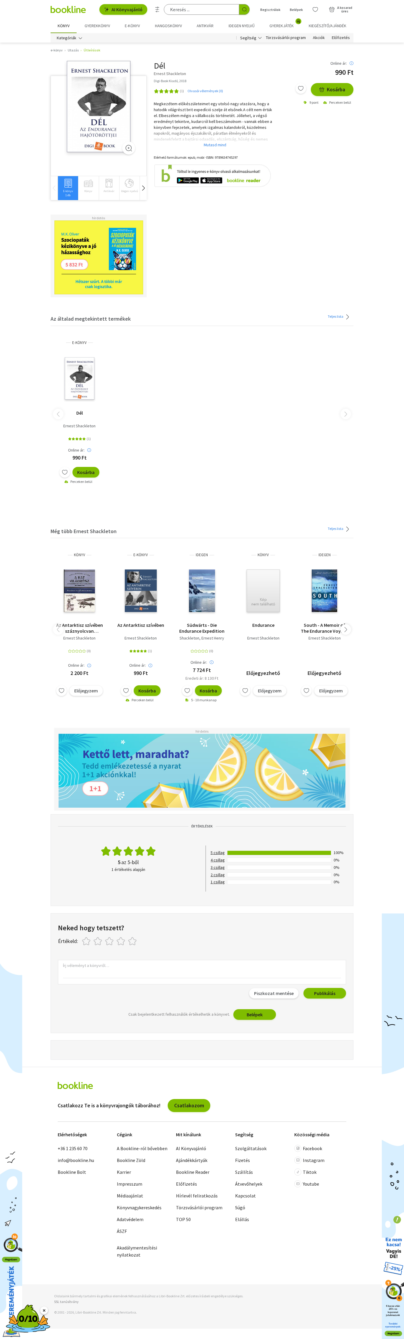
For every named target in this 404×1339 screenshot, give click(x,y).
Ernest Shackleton (79, 426)
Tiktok (309, 1172)
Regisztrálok (270, 9)
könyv (79, 554)
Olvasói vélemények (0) (205, 91)
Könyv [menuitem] (64, 25)
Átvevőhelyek (248, 1184)
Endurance (263, 625)
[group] (68, 188)
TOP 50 (183, 1219)
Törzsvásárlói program (286, 37)
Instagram (313, 1160)
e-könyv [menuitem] (132, 25)
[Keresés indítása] (244, 9)
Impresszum (129, 1184)
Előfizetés (341, 37)
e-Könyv (79, 342)
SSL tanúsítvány (66, 1301)
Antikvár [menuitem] (205, 25)
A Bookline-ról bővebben (142, 1148)
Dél (79, 413)
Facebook (312, 1148)
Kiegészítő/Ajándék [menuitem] (327, 25)
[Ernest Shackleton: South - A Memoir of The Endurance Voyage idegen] (324, 590)
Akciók (319, 37)
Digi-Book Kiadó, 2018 (170, 81)
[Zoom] (128, 148)
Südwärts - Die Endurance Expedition (201, 628)
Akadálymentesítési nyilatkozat (137, 1251)
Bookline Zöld (131, 1160)
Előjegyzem (86, 691)
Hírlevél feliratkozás (197, 1196)
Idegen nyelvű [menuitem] (242, 25)
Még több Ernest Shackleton (84, 531)
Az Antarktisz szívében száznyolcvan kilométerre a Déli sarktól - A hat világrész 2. (79, 628)
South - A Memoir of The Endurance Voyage (324, 628)
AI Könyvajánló (127, 9)
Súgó (240, 1207)
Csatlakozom (189, 1105)
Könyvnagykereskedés (139, 1207)
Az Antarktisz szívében (140, 625)
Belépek (296, 9)
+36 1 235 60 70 (73, 1148)
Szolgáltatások (250, 1148)
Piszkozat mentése (274, 993)
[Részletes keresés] (157, 9)
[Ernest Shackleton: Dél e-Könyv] (98, 106)
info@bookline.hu (76, 1160)
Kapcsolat (245, 1196)
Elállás (242, 1219)
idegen (202, 554)
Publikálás (324, 993)
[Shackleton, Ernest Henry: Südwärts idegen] (202, 590)
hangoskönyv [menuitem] (168, 25)
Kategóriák (66, 37)
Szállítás (244, 1172)
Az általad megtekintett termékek (91, 318)
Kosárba (336, 89)
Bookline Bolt (72, 1172)
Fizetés (242, 1160)
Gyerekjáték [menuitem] (284, 23)
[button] (143, 188)
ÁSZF (122, 1231)
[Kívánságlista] (315, 9)
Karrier (124, 1172)
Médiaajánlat (130, 1196)
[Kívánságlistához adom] (300, 88)
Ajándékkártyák (191, 1160)
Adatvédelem (130, 1219)
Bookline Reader (192, 1172)
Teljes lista (336, 316)
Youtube (311, 1184)
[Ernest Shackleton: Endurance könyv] (263, 590)
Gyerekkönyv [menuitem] (97, 25)
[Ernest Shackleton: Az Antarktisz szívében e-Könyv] (141, 590)
